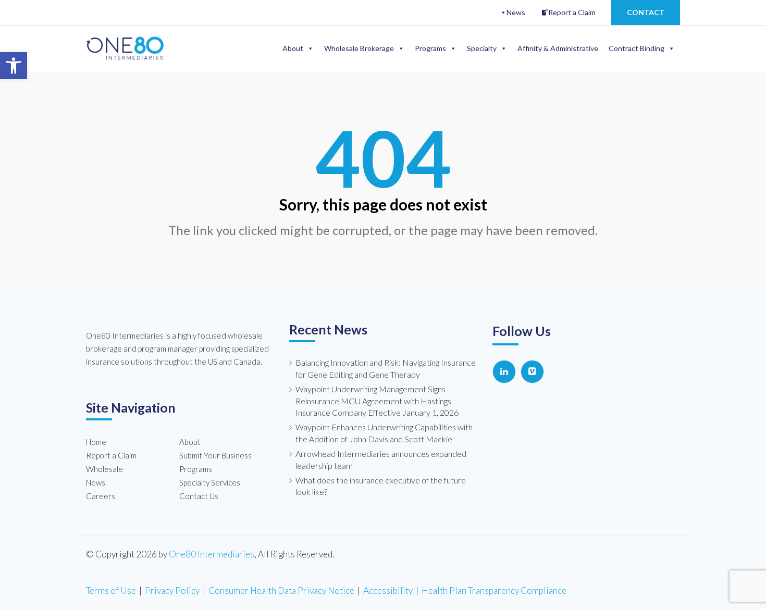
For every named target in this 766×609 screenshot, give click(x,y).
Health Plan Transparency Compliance (494, 590)
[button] (13, 65)
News (515, 12)
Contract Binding (636, 48)
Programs (430, 48)
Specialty (482, 48)
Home (96, 441)
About (292, 48)
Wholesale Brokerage (359, 48)
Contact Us (198, 496)
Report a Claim (572, 12)
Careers (100, 496)
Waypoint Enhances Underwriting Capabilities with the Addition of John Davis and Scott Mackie (384, 433)
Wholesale (104, 469)
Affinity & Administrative (557, 48)
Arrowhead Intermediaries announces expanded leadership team (380, 459)
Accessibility (388, 590)
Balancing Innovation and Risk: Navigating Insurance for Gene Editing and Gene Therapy (385, 368)
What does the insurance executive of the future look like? (380, 486)
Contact (645, 12)
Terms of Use (111, 590)
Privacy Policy (172, 590)
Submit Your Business (215, 455)
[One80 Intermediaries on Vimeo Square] (532, 371)
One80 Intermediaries (211, 554)
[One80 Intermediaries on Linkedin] (504, 371)
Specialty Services (209, 482)
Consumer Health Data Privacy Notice (281, 590)
